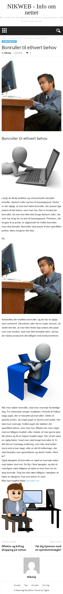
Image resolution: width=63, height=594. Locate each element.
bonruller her (32, 480)
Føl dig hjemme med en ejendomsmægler (48, 547)
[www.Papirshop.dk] (31, 277)
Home (4, 38)
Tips (26, 585)
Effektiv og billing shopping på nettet (14, 547)
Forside (17, 585)
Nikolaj (7, 53)
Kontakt (35, 585)
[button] (57, 31)
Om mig (45, 585)
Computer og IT (16, 38)
